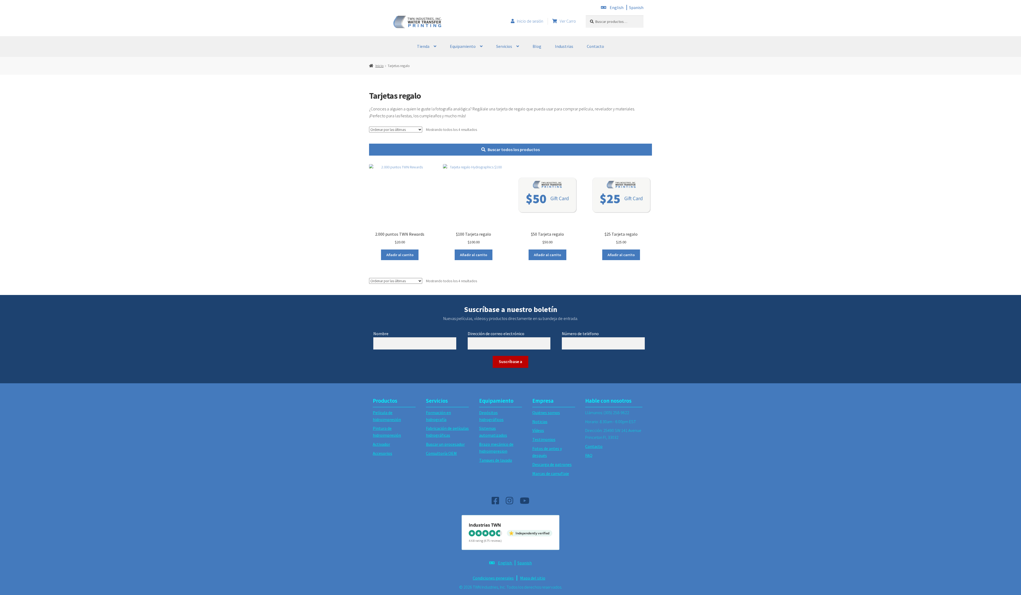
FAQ (588, 455)
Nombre (380, 333)
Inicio (379, 65)
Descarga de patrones (552, 464)
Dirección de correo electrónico (496, 333)
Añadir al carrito (399, 254)
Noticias (539, 421)
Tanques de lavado (495, 460)
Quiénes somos (546, 412)
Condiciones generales (493, 578)
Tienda (423, 46)
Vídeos (538, 430)
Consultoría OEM (441, 453)
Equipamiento (463, 46)
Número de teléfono (580, 333)
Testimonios (543, 439)
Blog (537, 46)
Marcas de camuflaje (550, 473)
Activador (381, 444)
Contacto (595, 46)
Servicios (504, 46)
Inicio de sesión (530, 21)
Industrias (564, 46)
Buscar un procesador (445, 444)
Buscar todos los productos (514, 149)
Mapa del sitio (532, 578)
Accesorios (382, 453)
